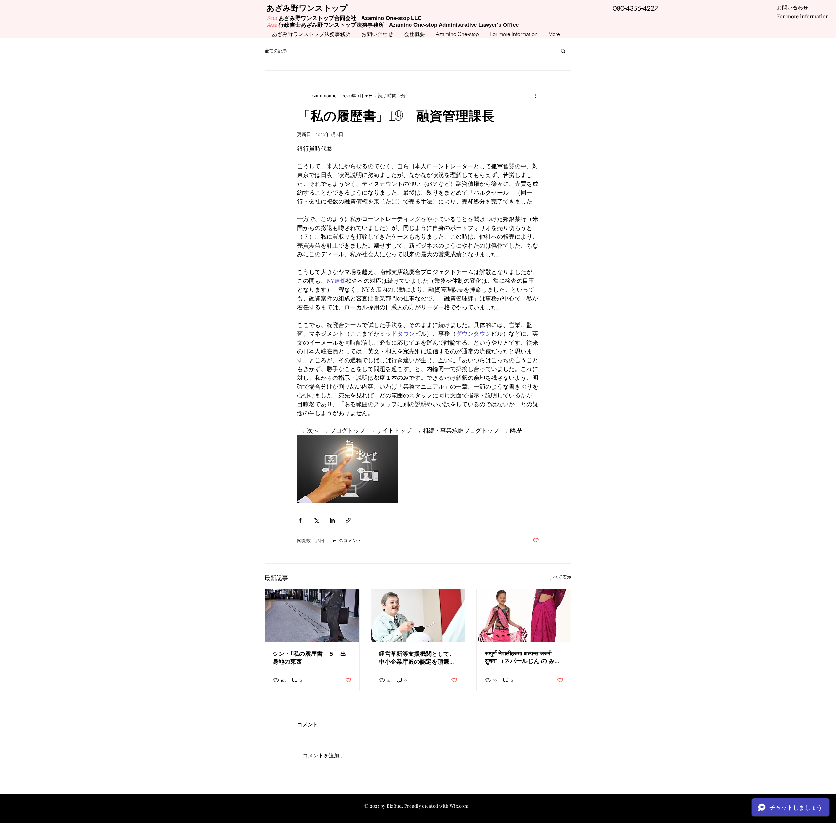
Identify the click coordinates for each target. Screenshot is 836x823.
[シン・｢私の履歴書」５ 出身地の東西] (312, 615)
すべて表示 (560, 577)
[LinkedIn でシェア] (332, 520)
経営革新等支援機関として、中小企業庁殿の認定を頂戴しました (417, 658)
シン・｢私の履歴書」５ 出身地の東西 (309, 657)
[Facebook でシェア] (300, 520)
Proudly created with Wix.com (436, 806)
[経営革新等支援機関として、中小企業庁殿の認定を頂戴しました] (418, 615)
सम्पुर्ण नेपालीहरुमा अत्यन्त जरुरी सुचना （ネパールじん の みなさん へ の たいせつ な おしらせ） (522, 657)
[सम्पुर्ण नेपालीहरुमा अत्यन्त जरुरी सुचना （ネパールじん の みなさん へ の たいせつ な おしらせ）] (524, 615)
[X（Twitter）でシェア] (316, 520)
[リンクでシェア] (348, 520)
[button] (563, 50)
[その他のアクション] (535, 95)
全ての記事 (276, 50)
